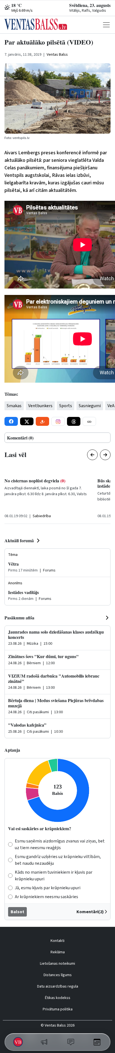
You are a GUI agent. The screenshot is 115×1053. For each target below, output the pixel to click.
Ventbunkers (40, 406)
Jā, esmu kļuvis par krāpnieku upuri (47, 888)
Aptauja (12, 750)
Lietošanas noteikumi (57, 963)
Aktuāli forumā (19, 540)
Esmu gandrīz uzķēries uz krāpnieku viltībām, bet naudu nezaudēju (58, 860)
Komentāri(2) (90, 912)
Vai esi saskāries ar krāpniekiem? (39, 828)
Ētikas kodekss (57, 998)
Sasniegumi (90, 406)
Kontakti (57, 941)
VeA (110, 406)
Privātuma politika (58, 1009)
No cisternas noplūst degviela (34, 480)
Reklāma (58, 952)
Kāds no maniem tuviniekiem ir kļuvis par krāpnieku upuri (53, 875)
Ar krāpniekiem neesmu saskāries (46, 897)
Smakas (14, 406)
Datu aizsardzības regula (57, 986)
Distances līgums (58, 975)
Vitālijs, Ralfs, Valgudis (87, 10)
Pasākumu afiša (19, 617)
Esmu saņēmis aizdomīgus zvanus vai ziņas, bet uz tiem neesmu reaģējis (60, 844)
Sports (65, 406)
